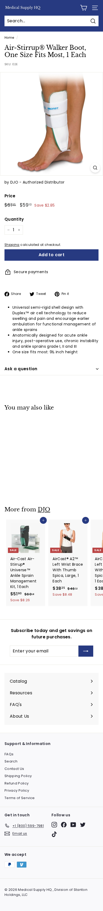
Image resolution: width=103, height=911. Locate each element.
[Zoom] (95, 168)
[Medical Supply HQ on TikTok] (54, 834)
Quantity (14, 219)
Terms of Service (19, 797)
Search (10, 761)
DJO (44, 509)
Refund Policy (16, 783)
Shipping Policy (18, 775)
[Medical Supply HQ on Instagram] (54, 824)
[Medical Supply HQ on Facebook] (64, 824)
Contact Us (14, 768)
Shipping (12, 245)
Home (9, 38)
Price (10, 196)
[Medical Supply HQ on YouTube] (73, 824)
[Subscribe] (85, 651)
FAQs (8, 754)
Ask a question (20, 369)
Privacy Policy (16, 790)
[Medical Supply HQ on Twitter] (83, 824)
